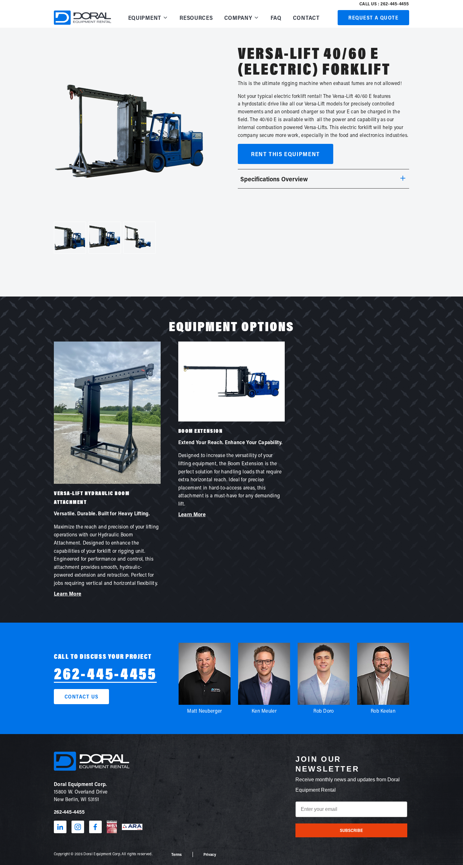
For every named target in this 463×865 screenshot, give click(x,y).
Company (238, 17)
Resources (196, 17)
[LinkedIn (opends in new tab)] (60, 827)
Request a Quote (373, 17)
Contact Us (81, 696)
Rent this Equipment (285, 154)
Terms (176, 854)
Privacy (209, 854)
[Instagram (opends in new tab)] (77, 827)
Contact (306, 17)
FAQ (276, 17)
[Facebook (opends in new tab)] (95, 827)
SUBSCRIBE (351, 830)
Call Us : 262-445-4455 (384, 4)
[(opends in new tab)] (112, 827)
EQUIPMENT (144, 17)
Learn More (67, 593)
